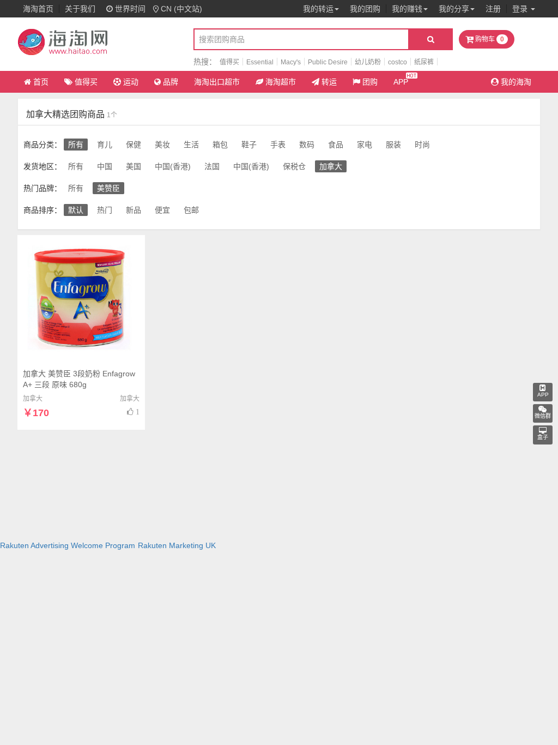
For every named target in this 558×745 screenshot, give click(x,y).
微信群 (543, 416)
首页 (40, 81)
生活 (191, 144)
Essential (260, 62)
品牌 (170, 81)
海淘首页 (38, 8)
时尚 (422, 144)
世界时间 (129, 8)
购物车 (489, 39)
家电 (364, 144)
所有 (75, 144)
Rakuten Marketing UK (177, 545)
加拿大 (330, 166)
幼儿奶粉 (368, 62)
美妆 (162, 144)
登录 (521, 8)
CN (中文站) (181, 8)
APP (400, 81)
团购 (370, 81)
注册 (493, 8)
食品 (335, 144)
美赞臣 (108, 188)
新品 (133, 210)
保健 (133, 144)
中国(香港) (173, 166)
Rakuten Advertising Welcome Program (67, 545)
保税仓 (294, 166)
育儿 (104, 144)
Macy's (291, 62)
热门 (104, 210)
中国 (104, 166)
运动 (130, 81)
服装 (393, 144)
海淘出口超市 (217, 81)
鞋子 (249, 144)
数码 (306, 144)
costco (397, 62)
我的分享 (454, 8)
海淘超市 (280, 81)
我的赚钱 (407, 8)
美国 (133, 166)
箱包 (220, 144)
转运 (329, 81)
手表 (278, 144)
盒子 (542, 437)
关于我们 (80, 8)
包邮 (191, 210)
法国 (212, 166)
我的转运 (318, 8)
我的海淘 (515, 81)
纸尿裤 (424, 62)
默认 (75, 210)
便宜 (162, 210)
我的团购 (365, 8)
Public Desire (328, 62)
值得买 (229, 62)
